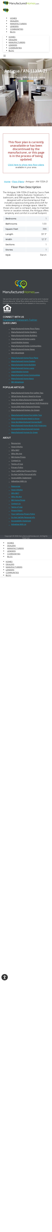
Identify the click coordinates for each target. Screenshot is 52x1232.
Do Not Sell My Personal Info (23, 474)
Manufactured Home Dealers (24, 332)
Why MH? (15, 450)
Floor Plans (18, 181)
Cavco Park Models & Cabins (30, 77)
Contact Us (16, 460)
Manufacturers (18, 24)
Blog (12, 32)
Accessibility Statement (21, 477)
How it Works (17, 446)
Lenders (14, 26)
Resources (16, 443)
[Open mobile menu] (4, 56)
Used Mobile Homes (20, 342)
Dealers (14, 21)
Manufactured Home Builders (24, 335)
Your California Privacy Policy (24, 471)
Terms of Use (17, 464)
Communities (16, 29)
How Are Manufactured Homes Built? (27, 399)
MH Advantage (17, 352)
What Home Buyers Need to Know (26, 396)
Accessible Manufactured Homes (25, 406)
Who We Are (16, 453)
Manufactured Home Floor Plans (25, 328)
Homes (13, 18)
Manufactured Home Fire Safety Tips (27, 392)
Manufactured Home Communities (26, 346)
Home (7, 181)
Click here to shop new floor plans (26, 164)
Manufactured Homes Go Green (25, 410)
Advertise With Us (19, 481)
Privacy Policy (17, 467)
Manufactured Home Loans (23, 339)
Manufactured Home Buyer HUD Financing (29, 403)
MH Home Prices (18, 457)
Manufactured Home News (23, 349)
